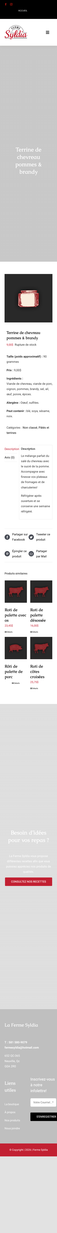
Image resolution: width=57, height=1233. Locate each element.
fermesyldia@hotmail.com (22, 1047)
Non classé (30, 428)
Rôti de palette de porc (14, 671)
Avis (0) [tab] (10, 457)
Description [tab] (11, 449)
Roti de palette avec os (15, 615)
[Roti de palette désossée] (41, 591)
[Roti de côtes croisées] (41, 648)
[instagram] (11, 4)
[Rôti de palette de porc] (16, 648)
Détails (9, 632)
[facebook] (6, 4)
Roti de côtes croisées (37, 671)
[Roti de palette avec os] (16, 591)
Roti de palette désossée (38, 615)
